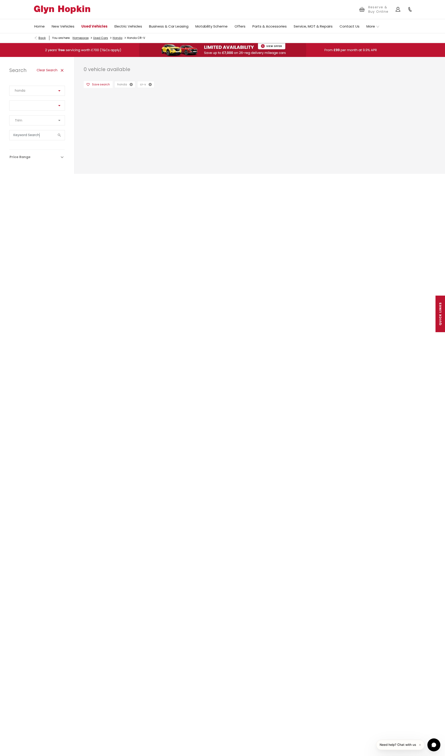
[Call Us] (410, 9)
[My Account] (398, 9)
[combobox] (37, 91)
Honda (117, 38)
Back (42, 38)
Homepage (81, 38)
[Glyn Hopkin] (62, 10)
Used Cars (100, 38)
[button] (52, 91)
